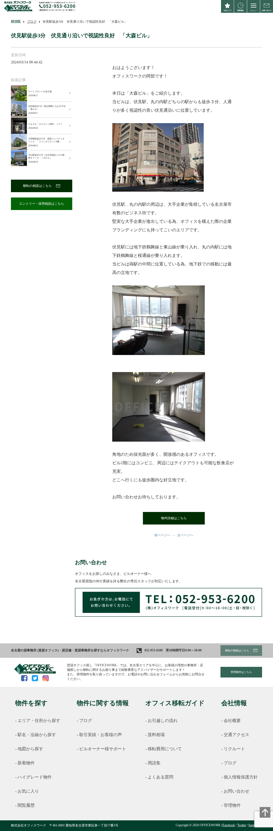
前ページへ (162, 535)
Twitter (241, 825)
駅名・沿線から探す (37, 734)
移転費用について (165, 749)
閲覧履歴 (26, 805)
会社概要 (232, 720)
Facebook (229, 825)
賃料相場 (156, 734)
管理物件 (232, 805)
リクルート (234, 749)
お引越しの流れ (163, 720)
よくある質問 (160, 777)
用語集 (154, 763)
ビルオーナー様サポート (102, 749)
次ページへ (185, 535)
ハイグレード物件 (35, 777)
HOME (16, 21)
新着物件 (26, 763)
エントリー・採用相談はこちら (41, 203)
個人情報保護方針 (241, 777)
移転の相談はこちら (37, 186)
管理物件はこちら (241, 672)
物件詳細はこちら (174, 518)
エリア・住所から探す (39, 720)
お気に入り (28, 791)
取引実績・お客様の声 (100, 734)
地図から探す (30, 749)
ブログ (32, 21)
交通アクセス (236, 734)
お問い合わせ (236, 791)
